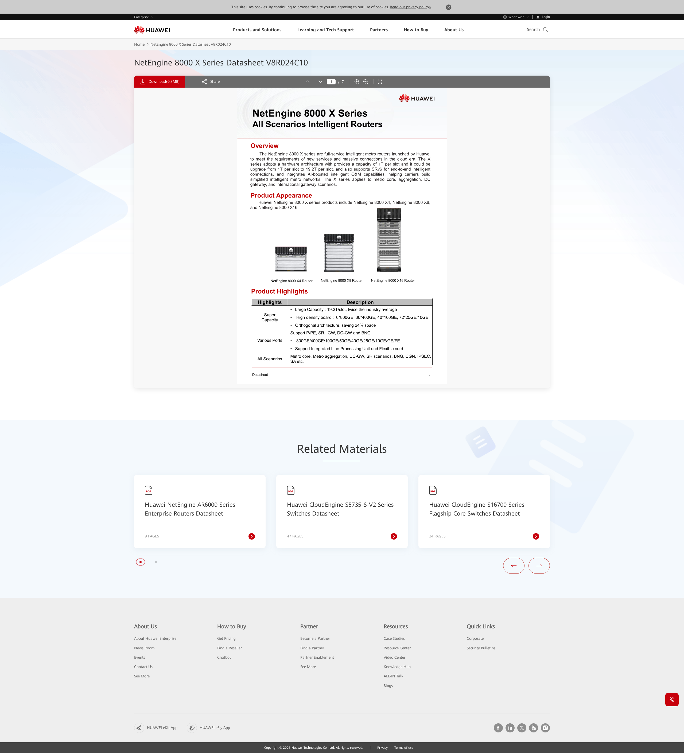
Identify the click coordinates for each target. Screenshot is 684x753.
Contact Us (143, 667)
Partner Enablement (317, 657)
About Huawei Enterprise (155, 638)
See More (142, 676)
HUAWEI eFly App (215, 727)
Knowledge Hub (397, 667)
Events (139, 657)
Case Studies (394, 638)
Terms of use (403, 748)
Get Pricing (226, 638)
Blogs (388, 686)
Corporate (475, 638)
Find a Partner (312, 648)
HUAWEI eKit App (162, 727)
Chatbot (224, 657)
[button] (140, 562)
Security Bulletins (481, 648)
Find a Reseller (229, 648)
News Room (144, 648)
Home (139, 44)
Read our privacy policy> (410, 7)
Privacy (382, 748)
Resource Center (397, 648)
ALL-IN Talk (393, 676)
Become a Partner (315, 638)
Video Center (394, 657)
